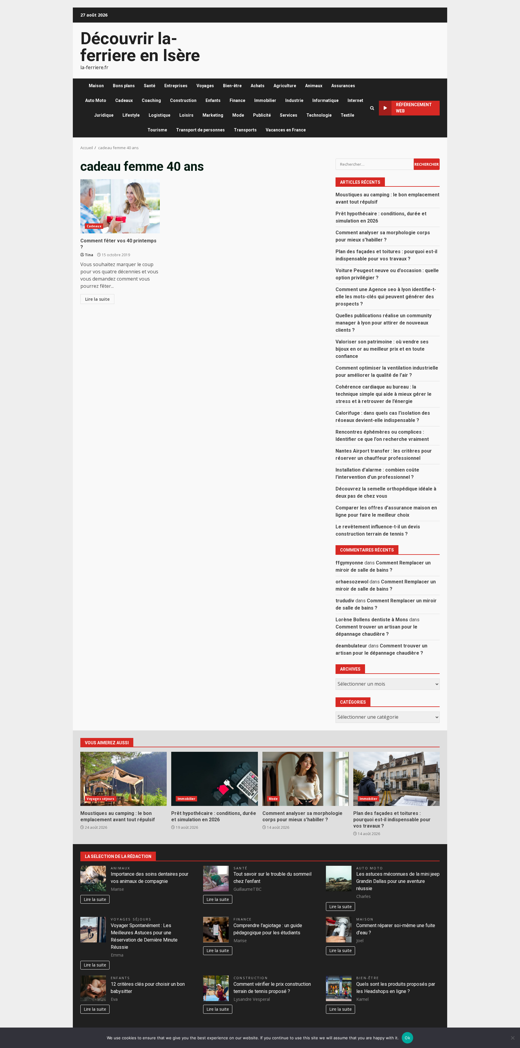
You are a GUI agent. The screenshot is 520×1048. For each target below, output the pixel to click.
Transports (245, 130)
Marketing (213, 115)
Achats (258, 85)
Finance (237, 100)
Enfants (213, 100)
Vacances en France (286, 130)
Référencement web (414, 107)
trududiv (345, 601)
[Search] (372, 108)
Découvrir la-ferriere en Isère (140, 47)
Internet (355, 100)
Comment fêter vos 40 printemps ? (120, 206)
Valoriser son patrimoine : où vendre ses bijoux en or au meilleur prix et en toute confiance (382, 349)
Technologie (319, 115)
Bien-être (232, 85)
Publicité (262, 115)
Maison (96, 85)
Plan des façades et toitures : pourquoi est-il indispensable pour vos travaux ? (396, 779)
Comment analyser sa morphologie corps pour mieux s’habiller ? (305, 779)
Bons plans (124, 85)
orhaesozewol (352, 582)
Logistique (159, 115)
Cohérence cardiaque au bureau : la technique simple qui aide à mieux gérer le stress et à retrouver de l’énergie (384, 394)
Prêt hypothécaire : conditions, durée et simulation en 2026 (214, 779)
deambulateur (351, 646)
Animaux (313, 85)
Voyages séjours (101, 799)
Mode (238, 115)
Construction (183, 100)
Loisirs (186, 115)
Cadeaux (124, 100)
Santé (149, 85)
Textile (347, 115)
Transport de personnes (200, 130)
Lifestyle (131, 115)
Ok (407, 1037)
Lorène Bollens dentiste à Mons (372, 619)
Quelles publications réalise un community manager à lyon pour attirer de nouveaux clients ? (384, 323)
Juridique (103, 115)
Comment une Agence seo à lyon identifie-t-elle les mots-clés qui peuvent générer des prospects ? (386, 297)
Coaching (151, 100)
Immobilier (265, 100)
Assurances (343, 85)
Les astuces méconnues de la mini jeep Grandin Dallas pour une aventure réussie (398, 881)
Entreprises (175, 85)
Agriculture (285, 85)
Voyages (205, 85)
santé (240, 868)
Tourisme (157, 130)
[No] (512, 1038)
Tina (89, 254)
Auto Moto (95, 100)
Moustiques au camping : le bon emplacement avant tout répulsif (123, 779)
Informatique (325, 100)
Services (288, 115)
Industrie (294, 100)
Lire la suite (97, 299)
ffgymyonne (349, 563)
